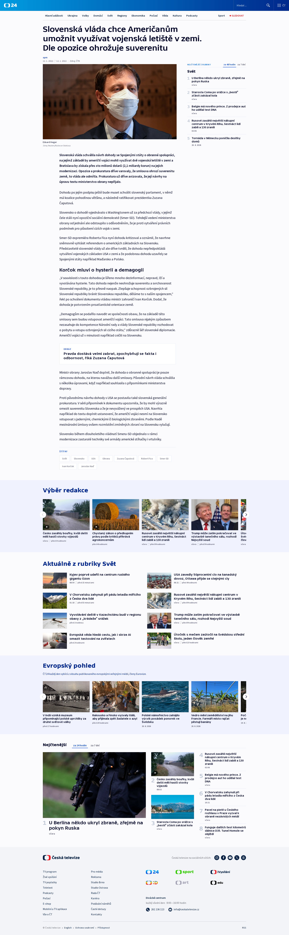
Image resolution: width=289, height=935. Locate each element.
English (67, 927)
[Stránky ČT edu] (217, 882)
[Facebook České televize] (223, 857)
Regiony (122, 15)
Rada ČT (95, 893)
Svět (110, 15)
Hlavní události (54, 15)
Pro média (97, 871)
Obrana (106, 458)
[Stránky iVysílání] (220, 871)
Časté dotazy (98, 909)
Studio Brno (98, 882)
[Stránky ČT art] (182, 882)
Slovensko (79, 458)
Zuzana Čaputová (125, 458)
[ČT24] (10, 5)
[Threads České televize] (243, 857)
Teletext (48, 887)
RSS (244, 927)
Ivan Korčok (68, 466)
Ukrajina (72, 15)
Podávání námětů (101, 903)
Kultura (177, 15)
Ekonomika (138, 15)
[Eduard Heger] (110, 101)
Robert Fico (147, 458)
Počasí (154, 15)
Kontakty (96, 914)
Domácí (98, 15)
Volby (85, 15)
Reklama (96, 877)
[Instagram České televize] (216, 857)
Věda (165, 15)
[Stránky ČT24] (152, 871)
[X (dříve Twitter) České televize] (236, 857)
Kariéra (95, 898)
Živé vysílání (50, 877)
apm (45, 57)
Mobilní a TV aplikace (55, 909)
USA (93, 458)
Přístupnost (104, 927)
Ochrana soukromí (84, 927)
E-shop (47, 903)
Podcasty (192, 15)
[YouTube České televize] (230, 857)
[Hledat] (268, 5)
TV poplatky (50, 882)
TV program (50, 871)
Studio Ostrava (99, 887)
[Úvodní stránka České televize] (61, 857)
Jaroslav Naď (87, 466)
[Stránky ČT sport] (185, 871)
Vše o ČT (47, 914)
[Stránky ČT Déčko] (152, 882)
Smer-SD (164, 458)
